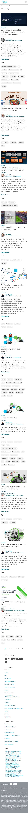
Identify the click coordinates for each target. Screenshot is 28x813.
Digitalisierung (13, 576)
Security (3, 327)
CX (21, 69)
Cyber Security (5, 142)
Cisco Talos (4, 202)
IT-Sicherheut (13, 142)
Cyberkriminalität (5, 389)
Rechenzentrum (19, 392)
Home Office (8, 767)
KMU (3, 461)
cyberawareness (17, 519)
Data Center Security (13, 73)
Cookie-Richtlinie (23, 787)
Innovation (7, 702)
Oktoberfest (21, 142)
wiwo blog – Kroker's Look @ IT (12, 735)
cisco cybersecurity (6, 451)
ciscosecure (9, 519)
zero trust (16, 776)
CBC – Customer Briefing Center (12, 696)
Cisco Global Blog (9, 744)
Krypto (16, 770)
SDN (19, 773)
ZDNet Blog (7, 738)
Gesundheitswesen (9, 692)
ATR (12, 752)
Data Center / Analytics (10, 681)
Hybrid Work (15, 767)
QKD (6, 773)
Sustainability (11, 464)
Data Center (4, 73)
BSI (19, 66)
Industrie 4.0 (7, 699)
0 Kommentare (18, 40)
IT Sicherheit (13, 76)
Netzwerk (11, 392)
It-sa (8, 639)
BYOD (3, 445)
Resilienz (13, 639)
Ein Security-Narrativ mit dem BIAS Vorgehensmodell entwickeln (12, 287)
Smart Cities (7, 716)
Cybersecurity (12, 202)
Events (6, 690)
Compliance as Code (13, 69)
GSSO (18, 766)
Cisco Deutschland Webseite (11, 741)
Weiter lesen (5, 59)
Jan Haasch (8, 39)
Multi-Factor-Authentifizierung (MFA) (9, 205)
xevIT (3, 643)
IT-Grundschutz (21, 76)
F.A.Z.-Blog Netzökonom (10, 726)
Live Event (4, 263)
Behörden (7, 669)
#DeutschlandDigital (16, 751)
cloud (22, 451)
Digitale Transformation (12, 764)
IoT (13, 769)
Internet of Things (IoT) (10, 705)
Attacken (3, 379)
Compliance (4, 69)
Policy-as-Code (14, 79)
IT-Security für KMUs (9, 418)
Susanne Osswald (9, 493)
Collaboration (8, 678)
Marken (2, 788)
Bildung (6, 672)
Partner (6, 711)
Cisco (3, 323)
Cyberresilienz (17, 760)
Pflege (19, 771)
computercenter (9, 636)
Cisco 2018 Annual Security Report (14, 382)
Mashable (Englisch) (9, 732)
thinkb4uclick (13, 522)
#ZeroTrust (8, 752)
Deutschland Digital (9, 684)
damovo (3, 639)
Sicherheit (4, 86)
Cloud (6, 675)
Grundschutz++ (5, 76)
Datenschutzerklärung (14, 787)
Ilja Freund (8, 115)
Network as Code (5, 79)
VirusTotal (20, 775)
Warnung (7, 776)
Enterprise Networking (10, 687)
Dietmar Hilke (8, 294)
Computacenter (8, 724)
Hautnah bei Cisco (9, 695)
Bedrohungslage (18, 379)
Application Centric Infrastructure (9, 66)
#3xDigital (7, 751)
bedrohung (10, 379)
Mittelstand (8, 771)
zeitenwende (4, 580)
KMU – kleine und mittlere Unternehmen (14, 708)
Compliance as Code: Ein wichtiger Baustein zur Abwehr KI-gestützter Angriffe (13, 32)
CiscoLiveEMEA (15, 451)
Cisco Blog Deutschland (6, 5)
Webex (12, 776)
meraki (20, 770)
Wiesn (3, 145)
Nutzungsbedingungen (5, 787)
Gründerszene (8, 729)
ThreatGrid (15, 775)
